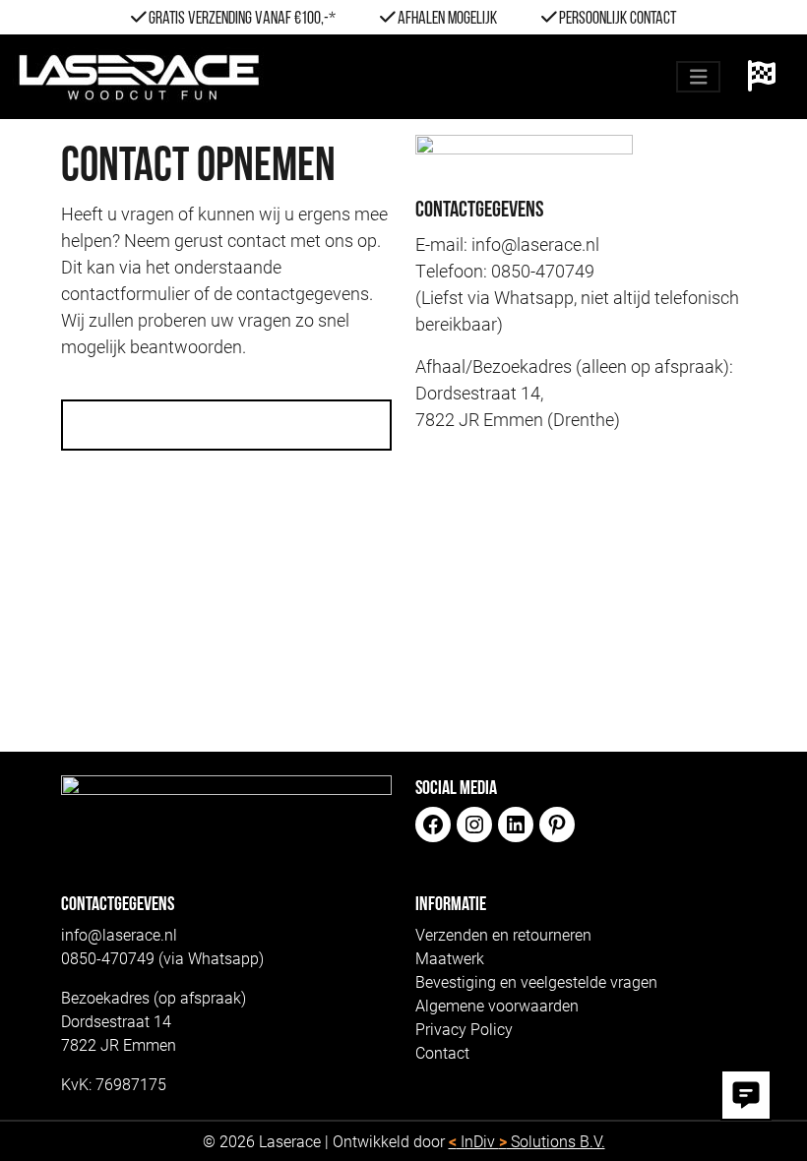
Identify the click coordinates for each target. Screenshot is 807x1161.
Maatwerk (449, 957)
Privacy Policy (464, 1028)
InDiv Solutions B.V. (527, 1140)
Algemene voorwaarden (497, 1005)
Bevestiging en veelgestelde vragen (536, 981)
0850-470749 (108, 957)
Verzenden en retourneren (503, 934)
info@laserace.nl (119, 934)
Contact (442, 1052)
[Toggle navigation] (698, 77)
